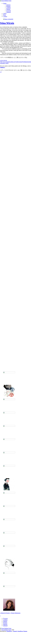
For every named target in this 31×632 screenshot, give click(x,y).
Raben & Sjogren (5, 613)
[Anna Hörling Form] (5, 0)
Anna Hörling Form (6, 629)
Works (4, 3)
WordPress (9, 631)
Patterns (8, 9)
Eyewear (8, 10)
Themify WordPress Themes (20, 631)
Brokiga (8, 6)
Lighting (8, 7)
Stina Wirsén (7, 23)
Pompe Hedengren (15, 613)
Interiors (8, 5)
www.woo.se (3, 60)
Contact (5, 16)
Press (4, 15)
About (4, 13)
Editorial (8, 12)
